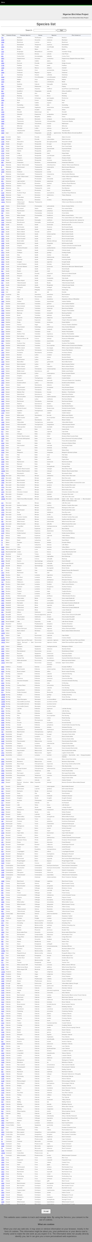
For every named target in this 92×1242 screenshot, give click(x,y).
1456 (2, 424)
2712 (2, 155)
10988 (3, 1043)
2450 (2, 748)
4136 (2, 551)
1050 (2, 373)
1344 (2, 88)
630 (2, 1030)
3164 (2, 1036)
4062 (2, 666)
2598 (2, 42)
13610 (3, 697)
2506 (2, 770)
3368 (2, 981)
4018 (2, 77)
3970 (2, 561)
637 (2, 84)
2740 (2, 95)
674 (2, 457)
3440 (2, 976)
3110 (2, 1011)
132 (2, 839)
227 (2, 786)
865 (2, 904)
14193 (3, 579)
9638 (2, 1143)
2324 (2, 445)
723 (2, 750)
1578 (2, 492)
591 (2, 146)
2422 (2, 743)
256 (2, 102)
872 (2, 680)
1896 (2, 809)
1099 (2, 243)
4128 (2, 819)
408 (2, 489)
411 (2, 519)
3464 (2, 322)
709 (2, 586)
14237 (3, 662)
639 (2, 1101)
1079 (2, 176)
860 (2, 885)
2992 (2, 1125)
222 (2, 816)
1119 (2, 1004)
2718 (2, 158)
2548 (2, 40)
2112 (2, 856)
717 (2, 766)
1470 (2, 406)
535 (2, 329)
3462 (2, 341)
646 (2, 1050)
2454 (2, 761)
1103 (2, 285)
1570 (2, 478)
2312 (2, 464)
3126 (2, 1027)
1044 (2, 651)
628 (2, 867)
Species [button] (54, 35)
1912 (2, 812)
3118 (2, 1009)
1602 (2, 1160)
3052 (2, 257)
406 (2, 507)
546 (2, 626)
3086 (2, 273)
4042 (2, 718)
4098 (2, 909)
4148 (2, 199)
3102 (2, 1053)
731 (2, 49)
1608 (2, 1176)
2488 (2, 985)
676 (2, 473)
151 (2, 37)
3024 (2, 623)
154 (2, 835)
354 (2, 1190)
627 (2, 865)
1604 (2, 1162)
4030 (2, 130)
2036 (2, 292)
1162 (2, 877)
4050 (2, 47)
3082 (2, 247)
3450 (2, 347)
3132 (2, 1023)
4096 (2, 902)
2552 (2, 948)
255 (2, 105)
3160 (2, 1062)
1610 (2, 1164)
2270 (2, 289)
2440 (2, 773)
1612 (2, 1171)
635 (2, 1064)
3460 (2, 301)
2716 (2, 160)
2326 (2, 459)
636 (2, 1083)
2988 (2, 655)
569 (2, 934)
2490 (2, 775)
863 (2, 888)
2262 (2, 619)
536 (2, 343)
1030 (2, 112)
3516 (2, 128)
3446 (2, 333)
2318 (2, 443)
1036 (2, 1201)
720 (2, 731)
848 (2, 162)
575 (2, 923)
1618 (2, 1178)
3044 (2, 610)
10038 (3, 640)
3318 (2, 119)
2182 (2, 1146)
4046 (2, 722)
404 (2, 494)
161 (2, 109)
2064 (2, 549)
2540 (2, 208)
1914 (2, 793)
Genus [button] (40, 35)
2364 (2, 100)
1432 (2, 399)
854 (2, 56)
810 (2, 535)
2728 (2, 964)
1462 (2, 401)
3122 (2, 1015)
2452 (2, 752)
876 (2, 181)
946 (2, 215)
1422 (2, 382)
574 (2, 927)
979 (2, 851)
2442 (2, 593)
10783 (3, 410)
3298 (2, 320)
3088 (2, 275)
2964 (2, 598)
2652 (2, 967)
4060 (2, 720)
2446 (2, 777)
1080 (2, 195)
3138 (2, 1055)
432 (2, 350)
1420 (2, 403)
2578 (2, 114)
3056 (2, 278)
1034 (2, 524)
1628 (2, 1185)
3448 (2, 345)
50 (2, 1148)
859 (2, 911)
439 (2, 378)
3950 (2, 63)
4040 (2, 711)
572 (2, 955)
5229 (2, 863)
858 (2, 892)
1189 (2, 872)
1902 (2, 814)
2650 (2, 925)
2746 (2, 65)
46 (2, 568)
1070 (2, 646)
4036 (2, 669)
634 (2, 1111)
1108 (2, 217)
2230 (2, 183)
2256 (2, 171)
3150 (2, 1092)
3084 (2, 231)
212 (2, 1129)
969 (2, 558)
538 (2, 930)
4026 (2, 678)
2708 (2, 141)
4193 (2, 870)
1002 (2, 169)
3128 (2, 1032)
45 (2, 570)
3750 (2, 528)
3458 (2, 310)
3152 (2, 1090)
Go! (61, 30)
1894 (2, 780)
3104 (2, 1057)
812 (2, 537)
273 (2, 53)
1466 (2, 392)
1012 (2, 178)
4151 (2, 165)
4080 (2, 897)
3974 (2, 1134)
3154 (2, 1074)
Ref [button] (3, 35)
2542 (2, 210)
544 (2, 628)
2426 (2, 736)
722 (2, 44)
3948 (2, 137)
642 (2, 1069)
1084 (2, 144)
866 (2, 906)
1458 (2, 422)
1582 (2, 514)
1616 (2, 1167)
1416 (2, 387)
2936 (2, 72)
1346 (2, 823)
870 (2, 918)
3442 (2, 324)
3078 (2, 229)
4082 (2, 1120)
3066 (2, 245)
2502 (2, 763)
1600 (2, 1157)
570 (2, 939)
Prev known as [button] (76, 35)
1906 (2, 795)
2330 (2, 466)
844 (2, 91)
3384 (2, 338)
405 (2, 485)
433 (2, 415)
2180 (2, 1150)
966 (2, 960)
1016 (2, 79)
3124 (2, 992)
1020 (2, 81)
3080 (2, 266)
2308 (2, 461)
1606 (2, 1174)
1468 (2, 389)
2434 (2, 577)
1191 (2, 603)
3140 (2, 1034)
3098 (2, 1076)
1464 (2, 408)
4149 (2, 192)
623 (2, 234)
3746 (2, 530)
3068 (2, 280)
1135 (2, 596)
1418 (2, 371)
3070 (2, 255)
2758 (2, 920)
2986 (2, 653)
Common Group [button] (11, 35)
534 (2, 308)
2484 (2, 86)
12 (2, 190)
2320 (2, 436)
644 (2, 1071)
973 (2, 1115)
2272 (2, 287)
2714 (2, 153)
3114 (2, 1067)
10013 (3, 642)
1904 (2, 782)
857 (2, 890)
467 (2, 299)
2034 (2, 93)
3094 (2, 874)
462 (2, 359)
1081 (2, 185)
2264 (2, 616)
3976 (2, 1132)
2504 (2, 759)
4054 (2, 687)
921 (2, 895)
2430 (2, 584)
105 (2, 107)
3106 (2, 990)
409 (2, 521)
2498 (2, 734)
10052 (3, 475)
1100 (2, 630)
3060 (2, 238)
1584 (2, 482)
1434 (2, 354)
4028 (2, 683)
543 (2, 635)
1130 (2, 394)
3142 (2, 1109)
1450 (2, 352)
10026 (3, 1153)
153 (2, 830)
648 (2, 1046)
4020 (2, 671)
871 (2, 708)
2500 (2, 738)
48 (2, 1139)
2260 (2, 614)
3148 (2, 997)
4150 (2, 188)
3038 (2, 660)
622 (2, 227)
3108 (2, 988)
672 (2, 431)
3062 (2, 224)
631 (2, 1020)
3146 (2, 1097)
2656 (2, 936)
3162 (2, 1106)
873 (2, 676)
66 (2, 540)
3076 (2, 259)
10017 (3, 699)
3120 (2, 1060)
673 (2, 433)
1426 (2, 357)
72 (2, 74)
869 (2, 899)
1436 (2, 413)
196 (2, 821)
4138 (2, 1081)
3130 (2, 995)
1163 (2, 565)
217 (2, 802)
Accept (46, 1211)
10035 (3, 499)
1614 (2, 1169)
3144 (2, 999)
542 (2, 556)
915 (2, 1013)
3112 (2, 1002)
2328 (2, 438)
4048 (2, 727)
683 (2, 440)
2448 (2, 741)
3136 (2, 1104)
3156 (2, 1078)
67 (2, 544)
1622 (2, 1197)
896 (2, 61)
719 (2, 768)
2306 (2, 450)
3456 (2, 974)
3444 (2, 331)
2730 (2, 969)
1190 (2, 563)
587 (2, 213)
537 (2, 306)
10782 (3, 950)
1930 (2, 1127)
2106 (2, 833)
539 (2, 98)
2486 (2, 983)
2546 (2, 957)
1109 (2, 206)
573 (2, 946)
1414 (2, 427)
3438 (2, 121)
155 (2, 842)
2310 (2, 468)
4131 (2, 1187)
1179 (2, 533)
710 (2, 589)
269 (2, 296)
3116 (2, 1006)
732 (2, 582)
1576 (2, 505)
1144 (2, 222)
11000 (3, 633)
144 (2, 849)
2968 (2, 605)
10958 (3, 694)
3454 (2, 313)
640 (2, 1018)
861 (2, 883)
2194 (2, 547)
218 (2, 807)
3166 (2, 1099)
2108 (2, 853)
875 (2, 673)
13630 (3, 471)
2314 (2, 447)
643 (2, 1085)
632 (2, 1041)
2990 (2, 648)
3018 (2, 526)
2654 (2, 953)
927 (2, 250)
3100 (2, 1048)
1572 (2, 512)
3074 (2, 236)
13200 (3, 701)
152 (2, 847)
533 (2, 303)
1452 (2, 380)
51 (2, 1141)
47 (2, 1155)
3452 (2, 315)
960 (2, 417)
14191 (3, 971)
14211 (3, 202)
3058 (2, 268)
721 (2, 745)
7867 (2, 1122)
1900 (2, 788)
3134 (2, 1088)
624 (2, 271)
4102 (2, 913)
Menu (3, 2)
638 (2, 1039)
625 (2, 282)
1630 (2, 1195)
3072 (2, 252)
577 (2, 126)
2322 (2, 429)
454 (2, 612)
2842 (2, 123)
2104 (2, 858)
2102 (2, 828)
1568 (2, 510)
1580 (2, 496)
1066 (2, 881)
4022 (2, 690)
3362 (2, 916)
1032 (2, 294)
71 (2, 542)
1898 (2, 800)
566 (2, 944)
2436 (2, 755)
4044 (2, 685)
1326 (2, 116)
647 (2, 1025)
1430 (2, 364)
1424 (2, 375)
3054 (2, 262)
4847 (2, 58)
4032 (2, 713)
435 (2, 385)
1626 (2, 1183)
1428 (2, 361)
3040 (2, 658)
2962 (2, 600)
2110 (2, 860)
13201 (3, 704)
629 (2, 1113)
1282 (2, 68)
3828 (2, 133)
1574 (2, 487)
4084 (2, 1118)
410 (2, 503)
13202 (3, 706)
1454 (2, 396)
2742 (2, 554)
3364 (2, 317)
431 (2, 366)
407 (2, 517)
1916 (2, 805)
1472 (2, 368)
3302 (2, 336)
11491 (3, 637)
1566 (2, 480)
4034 (2, 715)
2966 (2, 607)
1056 (2, 139)
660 (2, 941)
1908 (2, 621)
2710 (2, 148)
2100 (2, 844)
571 (2, 962)
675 (2, 454)
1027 (2, 572)
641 (2, 1095)
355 (2, 1199)
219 (2, 791)
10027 (3, 197)
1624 (2, 1192)
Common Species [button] (25, 35)
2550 (2, 932)
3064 (2, 264)
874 (2, 692)
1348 (2, 826)
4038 (2, 724)
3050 (2, 241)
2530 (2, 729)
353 (2, 1181)
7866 (2, 591)
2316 (2, 452)
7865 (2, 575)
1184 (2, 150)
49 (2, 1136)
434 (2, 419)
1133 (2, 327)
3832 (2, 220)
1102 (2, 51)
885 (2, 70)
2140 (2, 837)
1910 (2, 798)
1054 (2, 978)
